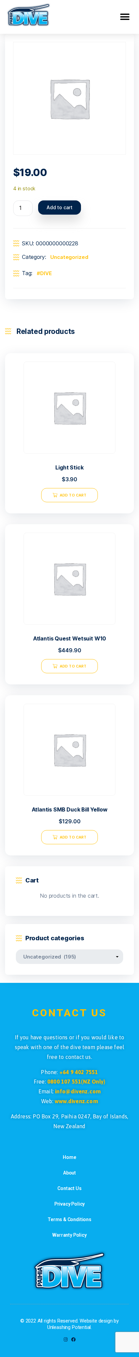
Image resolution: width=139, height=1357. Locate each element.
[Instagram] (65, 1339)
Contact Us (69, 1188)
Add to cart (60, 207)
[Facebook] (73, 1339)
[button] (124, 17)
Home (69, 1157)
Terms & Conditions (69, 1219)
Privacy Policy (69, 1204)
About (69, 1173)
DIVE (46, 273)
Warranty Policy (69, 1235)
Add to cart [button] (73, 495)
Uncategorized (69, 257)
